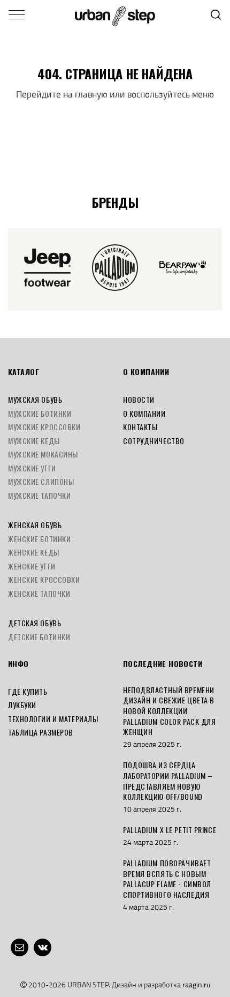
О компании (144, 413)
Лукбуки (22, 704)
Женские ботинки (39, 538)
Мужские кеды (34, 440)
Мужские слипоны (41, 481)
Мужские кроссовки (44, 426)
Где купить (28, 691)
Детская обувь (34, 622)
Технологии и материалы (53, 718)
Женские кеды (33, 552)
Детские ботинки (39, 636)
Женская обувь (35, 524)
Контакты (140, 426)
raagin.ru (196, 984)
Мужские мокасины (43, 454)
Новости (139, 399)
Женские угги (32, 566)
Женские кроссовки (44, 579)
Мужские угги (32, 468)
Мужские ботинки (39, 413)
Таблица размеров (40, 732)
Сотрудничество (154, 440)
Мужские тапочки (39, 495)
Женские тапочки (39, 593)
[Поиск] (216, 15)
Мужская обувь (35, 399)
